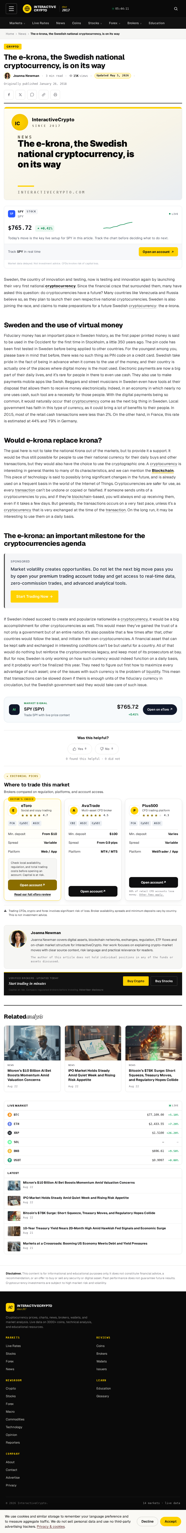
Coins (76, 23)
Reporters (13, 1442)
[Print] (55, 95)
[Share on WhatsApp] (32, 95)
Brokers (134, 23)
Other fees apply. (151, 894)
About (10, 1462)
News (60, 23)
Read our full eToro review (32, 894)
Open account (32, 885)
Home (10, 34)
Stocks (95, 23)
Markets (17, 23)
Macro (10, 1412)
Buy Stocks (164, 981)
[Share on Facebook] (9, 95)
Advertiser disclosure (91, 989)
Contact (11, 1470)
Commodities (15, 1419)
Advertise (13, 1477)
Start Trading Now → (34, 596)
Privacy (11, 1485)
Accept (171, 1521)
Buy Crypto (135, 981)
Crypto (11, 1388)
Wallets (101, 1361)
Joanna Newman (26, 76)
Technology (14, 1427)
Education (157, 23)
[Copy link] (43, 95)
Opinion (11, 1435)
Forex (114, 23)
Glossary (102, 1396)
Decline (147, 1521)
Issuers (101, 1369)
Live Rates (40, 23)
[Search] (175, 8)
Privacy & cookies (51, 1526)
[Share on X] (20, 95)
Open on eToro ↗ (160, 709)
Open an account (156, 252)
